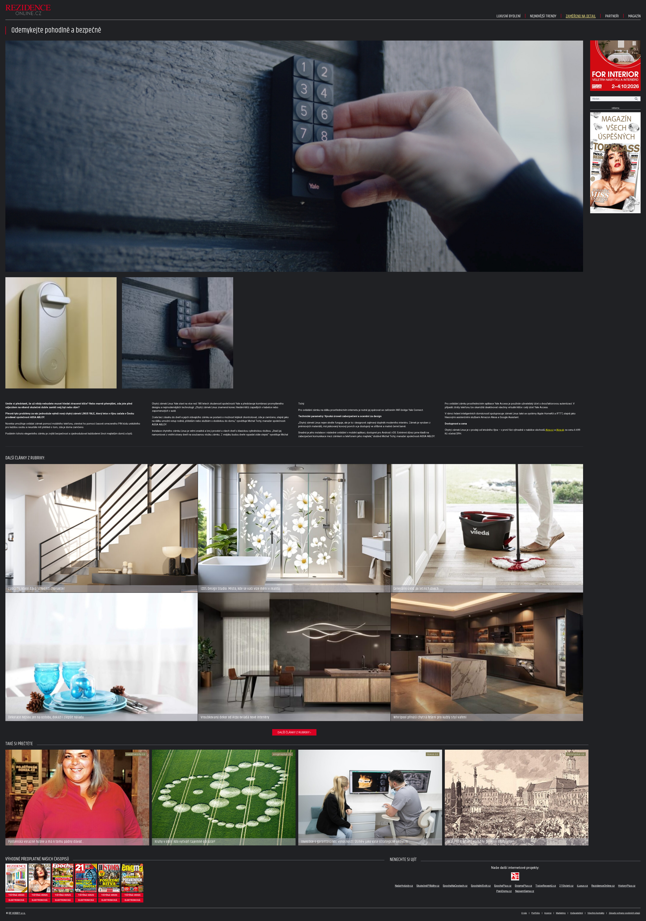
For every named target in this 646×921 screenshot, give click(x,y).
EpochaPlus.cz (502, 885)
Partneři (612, 16)
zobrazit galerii (294, 156)
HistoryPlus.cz (626, 885)
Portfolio (535, 913)
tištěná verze (16, 895)
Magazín (634, 16)
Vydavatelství (576, 913)
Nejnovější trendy (543, 16)
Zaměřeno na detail (581, 16)
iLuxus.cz (582, 885)
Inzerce (547, 913)
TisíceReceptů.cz (545, 885)
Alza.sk (560, 430)
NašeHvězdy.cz (404, 885)
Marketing (561, 913)
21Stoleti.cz (566, 885)
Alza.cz (550, 430)
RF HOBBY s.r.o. (17, 913)
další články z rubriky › (294, 732)
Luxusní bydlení (508, 16)
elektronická (16, 900)
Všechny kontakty (595, 913)
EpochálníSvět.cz (481, 885)
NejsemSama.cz (524, 891)
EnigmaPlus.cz (523, 885)
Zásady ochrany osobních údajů (624, 913)
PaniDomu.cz (504, 891)
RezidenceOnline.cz (603, 885)
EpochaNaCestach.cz (455, 885)
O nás (524, 913)
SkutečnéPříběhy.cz (427, 885)
